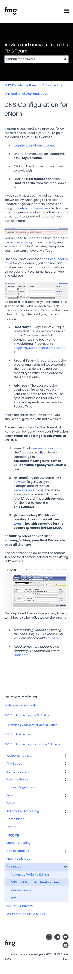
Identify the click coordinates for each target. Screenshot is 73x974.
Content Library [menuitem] (18, 771)
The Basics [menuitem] (14, 763)
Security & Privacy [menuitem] (19, 906)
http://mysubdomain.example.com (40, 348)
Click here (51, 638)
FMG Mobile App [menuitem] (18, 858)
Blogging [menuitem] (12, 835)
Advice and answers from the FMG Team (36, 48)
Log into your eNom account (34, 145)
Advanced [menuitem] (13, 866)
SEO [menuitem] (13, 898)
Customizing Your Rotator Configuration (30, 725)
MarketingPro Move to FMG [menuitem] (26, 914)
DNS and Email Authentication (26, 94)
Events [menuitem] (11, 827)
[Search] (65, 59)
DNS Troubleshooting (18, 734)
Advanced (50, 85)
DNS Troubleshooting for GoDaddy (26, 715)
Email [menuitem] (10, 795)
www (21, 482)
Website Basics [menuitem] (17, 779)
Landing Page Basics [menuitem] (21, 787)
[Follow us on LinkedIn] (66, 937)
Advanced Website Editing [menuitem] (29, 874)
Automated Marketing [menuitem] (22, 811)
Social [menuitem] (10, 803)
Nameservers (20, 242)
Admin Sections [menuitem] (17, 851)
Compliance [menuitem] (15, 819)
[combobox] (32, 59)
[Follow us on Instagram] (57, 937)
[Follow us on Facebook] (49, 937)
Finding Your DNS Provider (20, 705)
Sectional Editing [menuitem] (18, 843)
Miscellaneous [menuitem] (20, 890)
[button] (66, 756)
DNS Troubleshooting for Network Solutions (32, 744)
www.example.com (47, 448)
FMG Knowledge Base (20, 85)
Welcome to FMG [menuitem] (19, 756)
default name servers (34, 208)
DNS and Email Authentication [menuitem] (34, 882)
